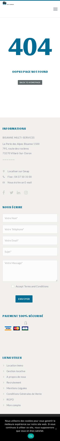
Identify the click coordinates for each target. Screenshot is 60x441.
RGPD (10, 399)
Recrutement (13, 382)
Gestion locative (15, 371)
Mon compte (13, 405)
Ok (30, 436)
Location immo (14, 365)
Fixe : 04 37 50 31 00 (19, 176)
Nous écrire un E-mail (19, 182)
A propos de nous (16, 376)
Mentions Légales (16, 388)
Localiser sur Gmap (18, 171)
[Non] (56, 428)
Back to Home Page (30, 82)
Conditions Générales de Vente (24, 393)
